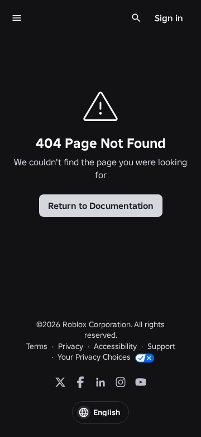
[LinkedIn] (100, 382)
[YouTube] (141, 382)
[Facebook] (80, 382)
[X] (60, 382)
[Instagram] (121, 382)
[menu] (17, 18)
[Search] (136, 18)
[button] (100, 412)
